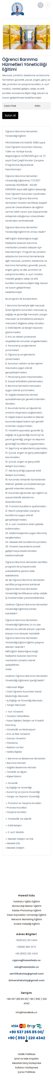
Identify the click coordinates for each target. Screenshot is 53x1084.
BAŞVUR (40, 5)
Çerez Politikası (26, 1072)
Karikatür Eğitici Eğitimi (26, 901)
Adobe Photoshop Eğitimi (26, 910)
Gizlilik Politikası (26, 1054)
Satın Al (10, 115)
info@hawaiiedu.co (26, 1012)
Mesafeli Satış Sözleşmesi (26, 1063)
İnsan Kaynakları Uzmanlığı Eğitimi (26, 915)
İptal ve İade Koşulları (26, 1058)
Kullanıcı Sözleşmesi (26, 1067)
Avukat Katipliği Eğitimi (27, 924)
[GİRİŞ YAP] (48, 5)
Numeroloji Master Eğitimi (26, 906)
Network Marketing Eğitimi (26, 919)
